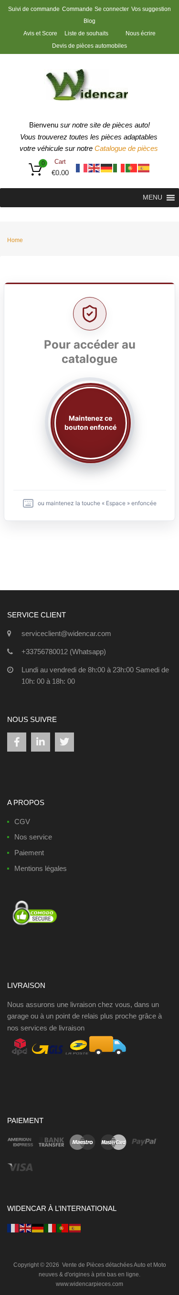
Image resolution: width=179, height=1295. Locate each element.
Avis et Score (41, 33)
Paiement (29, 853)
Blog (89, 21)
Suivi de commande (34, 9)
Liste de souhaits (86, 33)
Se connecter (112, 9)
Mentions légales (40, 868)
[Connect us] (16, 742)
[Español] (144, 167)
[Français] (82, 167)
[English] (94, 167)
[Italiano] (119, 167)
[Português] (132, 167)
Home (15, 240)
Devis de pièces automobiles (89, 45)
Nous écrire (141, 33)
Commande (77, 9)
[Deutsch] (107, 167)
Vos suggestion (151, 9)
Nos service (33, 837)
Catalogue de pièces (127, 148)
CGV (22, 821)
